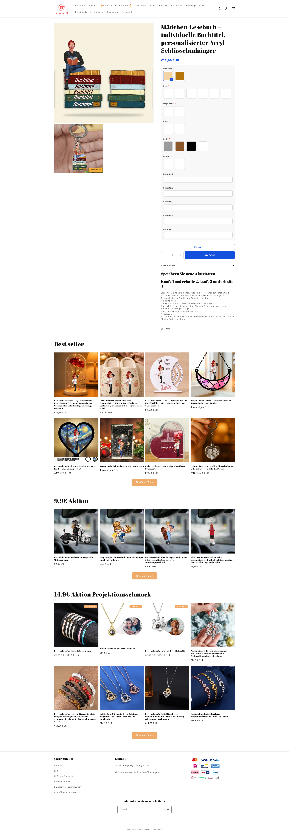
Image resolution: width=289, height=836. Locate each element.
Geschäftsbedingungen (65, 792)
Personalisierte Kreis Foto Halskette (117, 648)
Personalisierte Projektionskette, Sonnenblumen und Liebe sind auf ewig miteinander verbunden (164, 716)
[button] (220, 8)
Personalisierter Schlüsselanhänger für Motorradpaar (73, 558)
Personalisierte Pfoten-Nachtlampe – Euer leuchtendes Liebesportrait (75, 467)
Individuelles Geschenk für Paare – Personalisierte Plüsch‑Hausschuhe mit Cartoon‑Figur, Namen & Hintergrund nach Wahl (121, 404)
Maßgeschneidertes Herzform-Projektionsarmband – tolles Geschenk (210, 715)
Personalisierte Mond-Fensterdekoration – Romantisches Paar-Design (212, 402)
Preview (198, 247)
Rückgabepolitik (62, 781)
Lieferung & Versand (64, 776)
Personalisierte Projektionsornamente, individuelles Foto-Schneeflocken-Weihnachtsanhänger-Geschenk (210, 653)
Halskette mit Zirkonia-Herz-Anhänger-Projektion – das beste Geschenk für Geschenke (119, 716)
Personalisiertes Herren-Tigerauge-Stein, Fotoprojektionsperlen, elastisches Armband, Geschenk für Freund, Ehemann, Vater (75, 718)
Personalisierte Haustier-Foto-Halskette (165, 651)
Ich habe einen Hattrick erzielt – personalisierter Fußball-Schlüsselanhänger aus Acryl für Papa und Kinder (213, 560)
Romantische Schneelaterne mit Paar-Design (122, 466)
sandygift (135, 829)
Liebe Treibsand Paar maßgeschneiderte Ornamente (165, 467)
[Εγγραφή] (168, 809)
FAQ (56, 770)
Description (168, 265)
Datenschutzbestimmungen (67, 786)
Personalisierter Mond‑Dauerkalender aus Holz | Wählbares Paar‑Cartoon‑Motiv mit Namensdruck (166, 403)
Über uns (58, 765)
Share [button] (167, 328)
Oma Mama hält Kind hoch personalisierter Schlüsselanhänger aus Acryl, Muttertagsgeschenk (166, 560)
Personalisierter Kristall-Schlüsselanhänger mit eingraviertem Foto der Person (213, 467)
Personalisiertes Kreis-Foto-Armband (73, 651)
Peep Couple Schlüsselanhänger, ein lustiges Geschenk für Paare (121, 558)
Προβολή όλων (144, 482)
